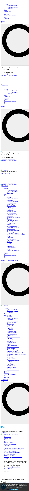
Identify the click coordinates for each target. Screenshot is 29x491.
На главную (4, 432)
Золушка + (10, 221)
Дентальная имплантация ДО (15, 233)
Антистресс (10, 204)
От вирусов (10, 243)
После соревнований (13, 227)
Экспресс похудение (12, 201)
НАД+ (9, 249)
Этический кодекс (9, 455)
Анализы (6, 13)
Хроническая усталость (13, 217)
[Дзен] (4, 82)
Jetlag (8, 236)
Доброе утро (10, 207)
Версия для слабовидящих (9, 75)
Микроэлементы (11, 211)
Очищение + (10, 200)
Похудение (10, 8)
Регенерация (10, 245)
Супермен (10, 237)
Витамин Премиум (12, 220)
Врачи (5, 10)
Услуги (6, 4)
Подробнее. (19, 487)
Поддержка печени (12, 198)
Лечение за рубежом (12, 7)
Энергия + (10, 208)
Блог (5, 17)
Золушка (9, 197)
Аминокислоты (11, 203)
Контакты (6, 18)
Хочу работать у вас (9, 454)
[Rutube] (4, 80)
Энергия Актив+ (11, 247)
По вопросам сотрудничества (12, 452)
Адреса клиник (8, 468)
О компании (7, 437)
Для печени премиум (13, 240)
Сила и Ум (10, 216)
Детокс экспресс (11, 223)
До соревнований (12, 226)
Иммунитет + (11, 210)
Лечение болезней (12, 5)
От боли (9, 242)
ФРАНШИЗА (4, 21)
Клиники (6, 14)
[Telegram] (4, 78)
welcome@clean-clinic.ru (8, 74)
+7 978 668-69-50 (5, 173)
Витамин (9, 219)
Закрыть (14, 489)
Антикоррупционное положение (13, 457)
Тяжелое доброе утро (13, 230)
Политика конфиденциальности (13, 449)
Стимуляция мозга (12, 213)
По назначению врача (13, 250)
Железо (9, 224)
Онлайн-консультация (10, 15)
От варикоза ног (11, 239)
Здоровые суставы (12, 232)
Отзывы (6, 458)
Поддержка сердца (12, 214)
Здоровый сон (11, 246)
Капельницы (7, 11)
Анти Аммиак (11, 229)
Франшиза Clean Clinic (10, 451)
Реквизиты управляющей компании (14, 448)
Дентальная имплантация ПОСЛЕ (16, 234)
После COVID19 (11, 206)
